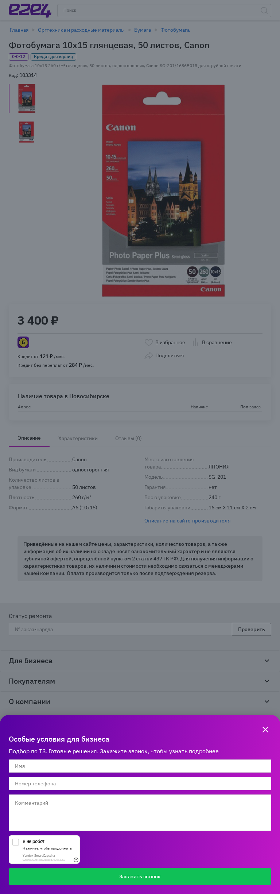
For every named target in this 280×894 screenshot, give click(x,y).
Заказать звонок (140, 876)
